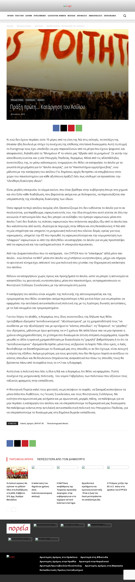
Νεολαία (39, 26)
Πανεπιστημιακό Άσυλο (57, 423)
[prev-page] (9, 509)
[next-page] (14, 509)
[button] (124, 16)
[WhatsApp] (79, 128)
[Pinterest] (71, 128)
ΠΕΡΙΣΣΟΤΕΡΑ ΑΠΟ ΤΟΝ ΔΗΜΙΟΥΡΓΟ (61, 459)
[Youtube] (17, 578)
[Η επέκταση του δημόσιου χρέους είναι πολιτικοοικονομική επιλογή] (42, 473)
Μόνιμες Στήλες (24, 26)
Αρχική (10, 26)
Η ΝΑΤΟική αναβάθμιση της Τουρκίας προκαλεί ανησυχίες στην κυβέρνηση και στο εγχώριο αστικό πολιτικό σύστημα (66, 493)
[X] (63, 128)
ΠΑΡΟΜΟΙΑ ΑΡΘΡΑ (21, 459)
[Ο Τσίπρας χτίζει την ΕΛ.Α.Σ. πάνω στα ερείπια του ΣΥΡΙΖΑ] (117, 473)
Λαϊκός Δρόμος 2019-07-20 (31, 423)
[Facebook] (56, 128)
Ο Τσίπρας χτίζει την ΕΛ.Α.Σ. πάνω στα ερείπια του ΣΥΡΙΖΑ (117, 486)
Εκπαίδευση (30, 100)
